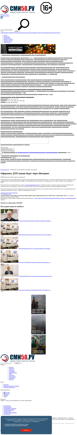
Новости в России (8, 39)
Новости (7, 32)
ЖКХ (35, 32)
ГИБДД (6, 194)
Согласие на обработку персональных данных (17, 424)
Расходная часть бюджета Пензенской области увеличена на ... (35, 290)
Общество (12, 32)
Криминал (23, 32)
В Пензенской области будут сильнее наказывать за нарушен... (35, 248)
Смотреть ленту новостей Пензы (9, 192)
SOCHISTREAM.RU (9, 410)
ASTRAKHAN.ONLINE (10, 408)
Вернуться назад (5, 169)
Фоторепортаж (7, 38)
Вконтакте (7, 392)
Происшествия (30, 32)
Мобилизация (7, 42)
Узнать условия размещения (68, 198)
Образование (46, 32)
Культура (58, 32)
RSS (6, 396)
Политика (18, 32)
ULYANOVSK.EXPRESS (10, 412)
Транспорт (40, 32)
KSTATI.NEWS (8, 407)
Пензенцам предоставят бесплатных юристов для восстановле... (35, 234)
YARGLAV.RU (7, 411)
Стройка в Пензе (8, 40)
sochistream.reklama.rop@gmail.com (52, 198)
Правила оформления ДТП (32, 185)
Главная (3, 32)
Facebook (7, 394)
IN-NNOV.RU (7, 414)
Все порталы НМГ (5, 403)
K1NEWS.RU (7, 405)
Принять (26, 430)
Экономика (6, 36)
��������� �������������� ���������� (37, 152)
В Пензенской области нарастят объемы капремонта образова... (35, 220)
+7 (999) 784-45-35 (38, 198)
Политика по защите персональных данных (16, 425)
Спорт (5, 35)
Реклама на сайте (5, 15)
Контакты (6, 384)
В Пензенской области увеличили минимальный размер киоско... (35, 276)
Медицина (53, 32)
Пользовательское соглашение (11, 386)
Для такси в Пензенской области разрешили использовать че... (35, 262)
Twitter (6, 395)
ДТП (9, 194)
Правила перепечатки (9, 387)
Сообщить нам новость (31, 169)
